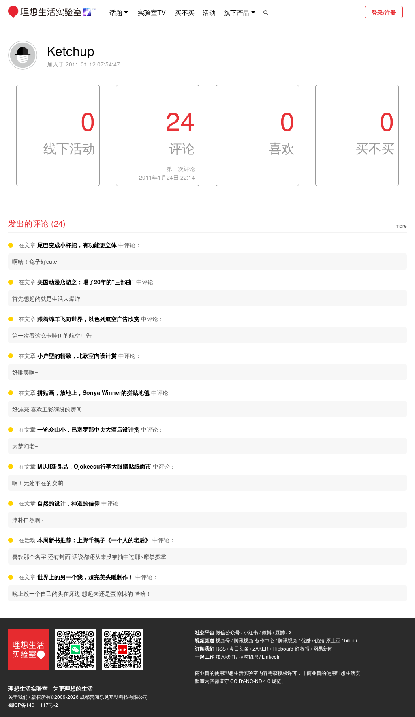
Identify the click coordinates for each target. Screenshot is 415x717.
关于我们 (18, 696)
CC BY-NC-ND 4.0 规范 (255, 680)
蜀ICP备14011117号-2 (33, 704)
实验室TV (152, 12)
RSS (221, 648)
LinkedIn (271, 656)
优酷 (306, 640)
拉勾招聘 (248, 656)
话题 (115, 12)
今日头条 (239, 648)
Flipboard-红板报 (291, 648)
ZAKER (260, 648)
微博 (267, 632)
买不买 (185, 12)
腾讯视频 (287, 640)
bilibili (350, 640)
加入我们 (225, 656)
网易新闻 (323, 648)
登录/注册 (384, 12)
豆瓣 (280, 632)
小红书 (251, 632)
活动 (209, 12)
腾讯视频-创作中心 (254, 640)
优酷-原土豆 (327, 640)
